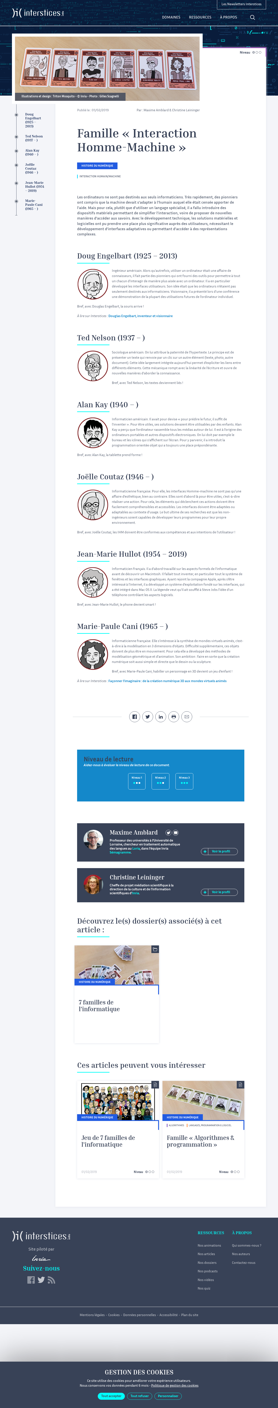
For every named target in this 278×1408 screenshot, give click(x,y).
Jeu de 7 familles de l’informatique (108, 1142)
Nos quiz (204, 1288)
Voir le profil (221, 851)
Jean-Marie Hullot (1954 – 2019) (34, 187)
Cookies (114, 1315)
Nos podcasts (208, 1271)
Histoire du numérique (97, 166)
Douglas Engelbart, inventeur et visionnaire (140, 316)
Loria (136, 848)
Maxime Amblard (156, 110)
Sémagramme (120, 852)
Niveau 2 (160, 778)
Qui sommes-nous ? (246, 1245)
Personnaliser (168, 1396)
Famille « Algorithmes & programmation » (200, 1142)
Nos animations (209, 1245)
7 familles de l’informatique (99, 1006)
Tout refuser (140, 1396)
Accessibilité (168, 1315)
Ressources (200, 17)
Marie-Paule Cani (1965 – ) (34, 205)
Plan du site (189, 1315)
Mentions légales (92, 1315)
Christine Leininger (186, 110)
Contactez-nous (243, 1263)
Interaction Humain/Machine (100, 177)
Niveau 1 (137, 778)
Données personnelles (139, 1315)
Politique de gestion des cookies (175, 1385)
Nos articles (206, 1254)
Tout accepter (111, 1396)
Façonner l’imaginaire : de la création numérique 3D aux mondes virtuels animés (167, 681)
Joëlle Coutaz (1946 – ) (31, 169)
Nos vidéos (206, 1280)
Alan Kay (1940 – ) (32, 152)
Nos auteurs (241, 1254)
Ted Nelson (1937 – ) (34, 138)
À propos (228, 17)
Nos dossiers (207, 1263)
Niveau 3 (184, 778)
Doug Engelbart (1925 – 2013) (33, 120)
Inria (135, 893)
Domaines (171, 17)
